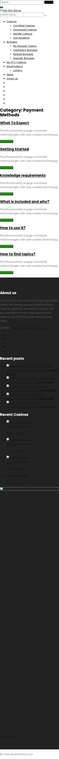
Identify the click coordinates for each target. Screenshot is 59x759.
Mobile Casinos (22, 34)
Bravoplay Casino (18, 475)
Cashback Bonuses (25, 50)
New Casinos (15, 450)
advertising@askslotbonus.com (30, 327)
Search (48, 2)
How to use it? (13, 227)
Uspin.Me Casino (17, 462)
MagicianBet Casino (19, 444)
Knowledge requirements (23, 175)
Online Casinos (16, 433)
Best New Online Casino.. (22, 399)
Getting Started (14, 149)
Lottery (17, 70)
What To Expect (14, 122)
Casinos (12, 21)
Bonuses (12, 42)
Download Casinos (25, 30)
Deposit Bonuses (23, 58)
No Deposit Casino (25, 46)
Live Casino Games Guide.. (23, 391)
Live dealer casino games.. (23, 407)
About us (12, 78)
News (10, 74)
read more (6, 141)
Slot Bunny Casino (18, 426)
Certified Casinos (24, 26)
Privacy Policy (8, 736)
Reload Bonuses (23, 54)
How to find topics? (17, 254)
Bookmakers (15, 66)
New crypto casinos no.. (22, 382)
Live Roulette (21, 38)
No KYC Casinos (16, 62)
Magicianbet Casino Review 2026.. (28, 370)
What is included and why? (24, 201)
